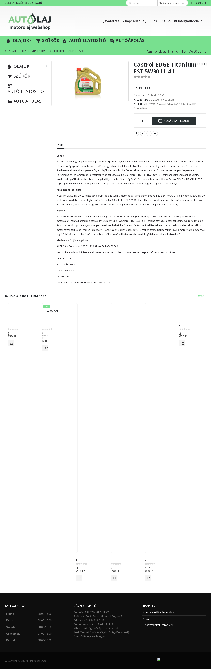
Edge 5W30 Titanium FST (182, 104)
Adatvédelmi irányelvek (159, 625)
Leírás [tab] (60, 145)
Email (155, 133)
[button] (199, 296)
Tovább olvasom (47, 348)
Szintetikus (140, 108)
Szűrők (50, 40)
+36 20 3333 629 (159, 21)
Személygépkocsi (164, 99)
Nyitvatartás (109, 21)
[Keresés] (183, 3)
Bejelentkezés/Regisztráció (23, 2)
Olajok (21, 40)
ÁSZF (148, 618)
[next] (204, 64)
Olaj (151, 99)
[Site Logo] (29, 21)
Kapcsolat (132, 21)
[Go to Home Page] (6, 51)
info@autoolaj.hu (191, 21)
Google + (149, 133)
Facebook (136, 133)
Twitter (142, 133)
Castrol (161, 104)
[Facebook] (191, 3)
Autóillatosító (87, 40)
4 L (146, 104)
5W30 (152, 104)
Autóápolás (130, 40)
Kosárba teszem (177, 121)
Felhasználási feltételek (159, 612)
